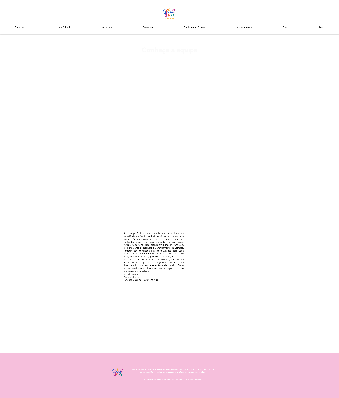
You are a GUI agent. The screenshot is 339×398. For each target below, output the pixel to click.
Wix (199, 379)
